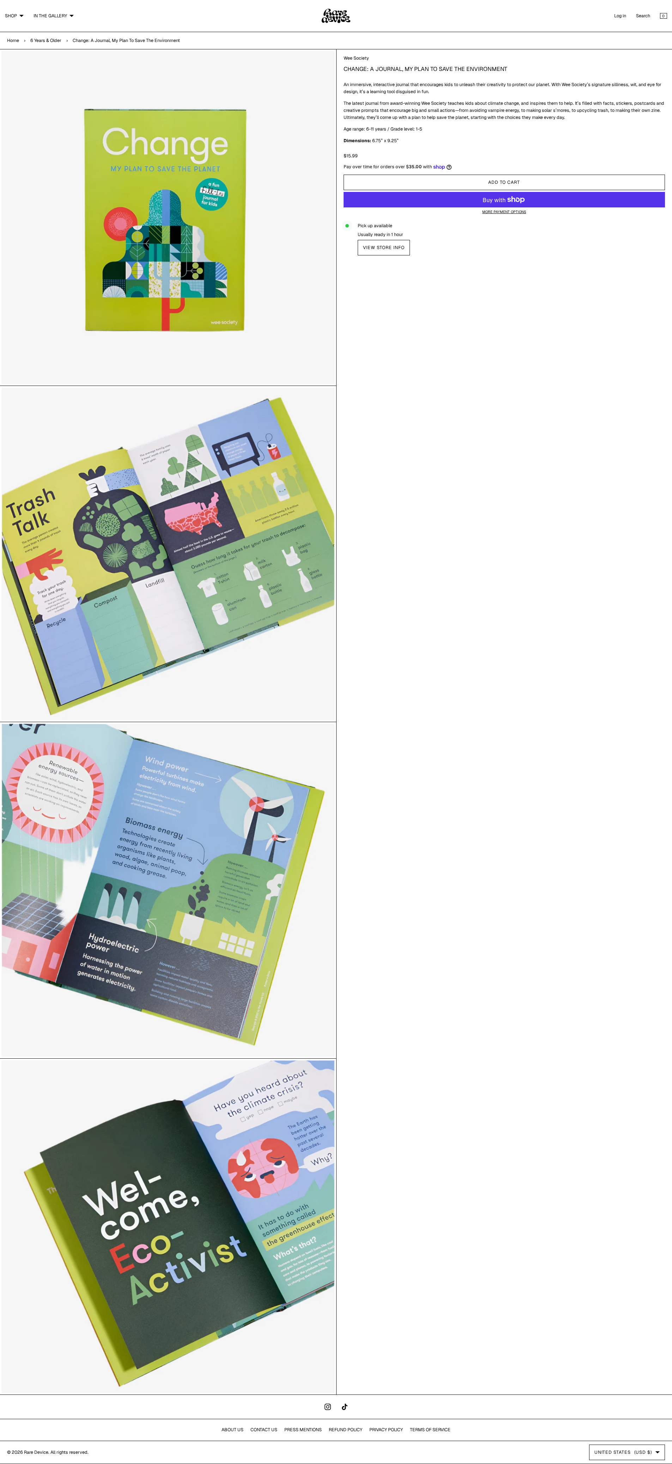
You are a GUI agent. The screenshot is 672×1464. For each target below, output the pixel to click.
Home (13, 40)
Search (643, 16)
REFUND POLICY (345, 1430)
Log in (620, 16)
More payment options (504, 212)
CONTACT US (263, 1430)
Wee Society (356, 58)
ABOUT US (232, 1430)
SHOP (11, 16)
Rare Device (36, 1452)
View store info (384, 247)
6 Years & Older (45, 40)
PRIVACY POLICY (386, 1430)
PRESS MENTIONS (303, 1430)
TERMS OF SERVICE (430, 1430)
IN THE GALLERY (50, 16)
